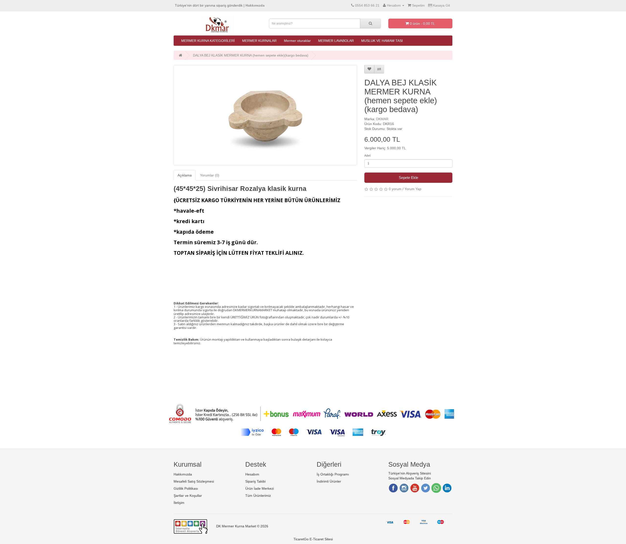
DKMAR (382, 119)
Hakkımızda (183, 474)
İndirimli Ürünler (329, 481)
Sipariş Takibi (255, 481)
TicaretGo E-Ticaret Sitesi (313, 539)
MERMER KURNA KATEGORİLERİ (208, 41)
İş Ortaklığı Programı (333, 474)
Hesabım (252, 474)
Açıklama (185, 175)
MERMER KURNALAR (259, 41)
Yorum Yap (412, 189)
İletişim (179, 503)
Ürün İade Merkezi (259, 488)
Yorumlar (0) (209, 175)
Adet (367, 155)
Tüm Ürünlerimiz (258, 496)
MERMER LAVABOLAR (336, 41)
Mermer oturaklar (297, 41)
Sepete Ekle (408, 177)
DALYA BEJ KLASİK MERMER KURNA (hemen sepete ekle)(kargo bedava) (250, 55)
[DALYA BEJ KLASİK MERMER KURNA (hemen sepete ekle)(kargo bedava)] (265, 115)
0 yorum (395, 189)
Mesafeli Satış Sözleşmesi (194, 481)
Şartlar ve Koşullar (188, 496)
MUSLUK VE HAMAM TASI (382, 41)
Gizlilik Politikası (186, 488)
